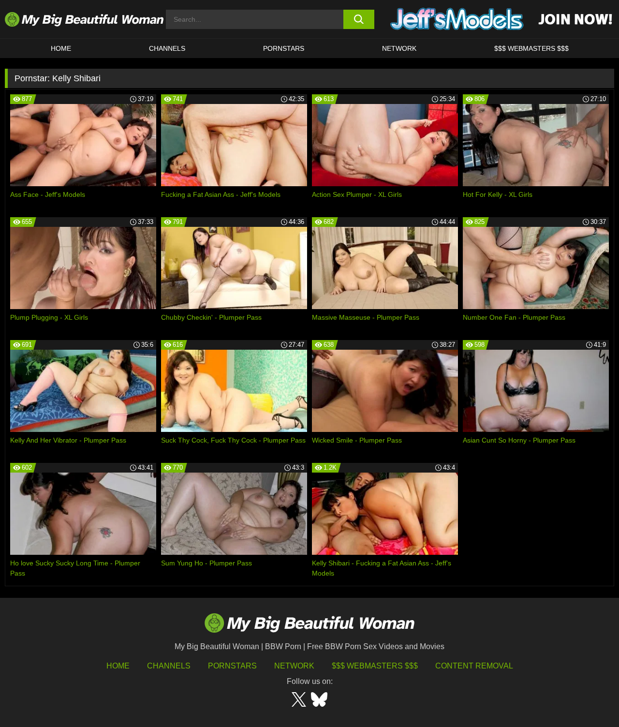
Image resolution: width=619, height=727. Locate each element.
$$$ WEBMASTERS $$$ (531, 48)
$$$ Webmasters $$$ (375, 666)
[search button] (359, 19)
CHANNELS (167, 48)
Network (399, 48)
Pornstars (283, 48)
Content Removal (474, 666)
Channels (169, 666)
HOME (61, 48)
